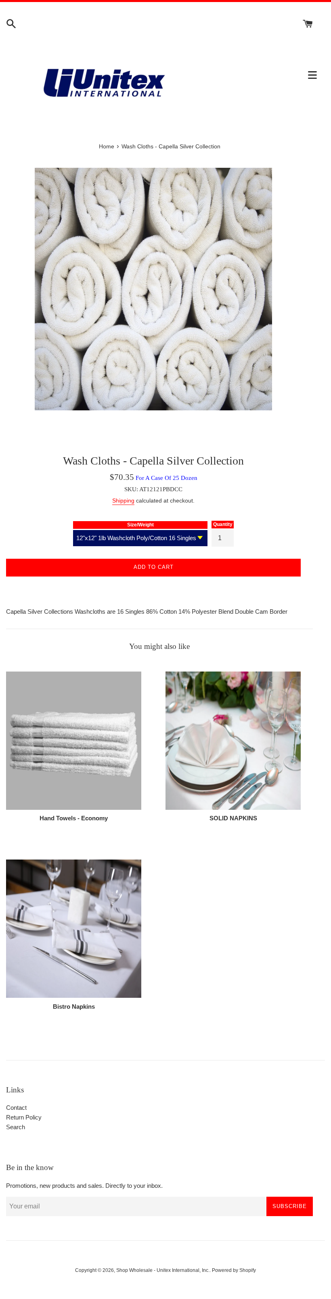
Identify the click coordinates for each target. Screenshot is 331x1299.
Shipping (123, 500)
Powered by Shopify (234, 1270)
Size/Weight (140, 525)
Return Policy (24, 1117)
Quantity (223, 524)
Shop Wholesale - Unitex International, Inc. (162, 1270)
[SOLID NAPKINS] (233, 740)
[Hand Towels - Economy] (73, 740)
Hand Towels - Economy (74, 818)
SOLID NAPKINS (233, 818)
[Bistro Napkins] (73, 928)
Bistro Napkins (74, 1006)
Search (15, 1127)
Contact (16, 1107)
